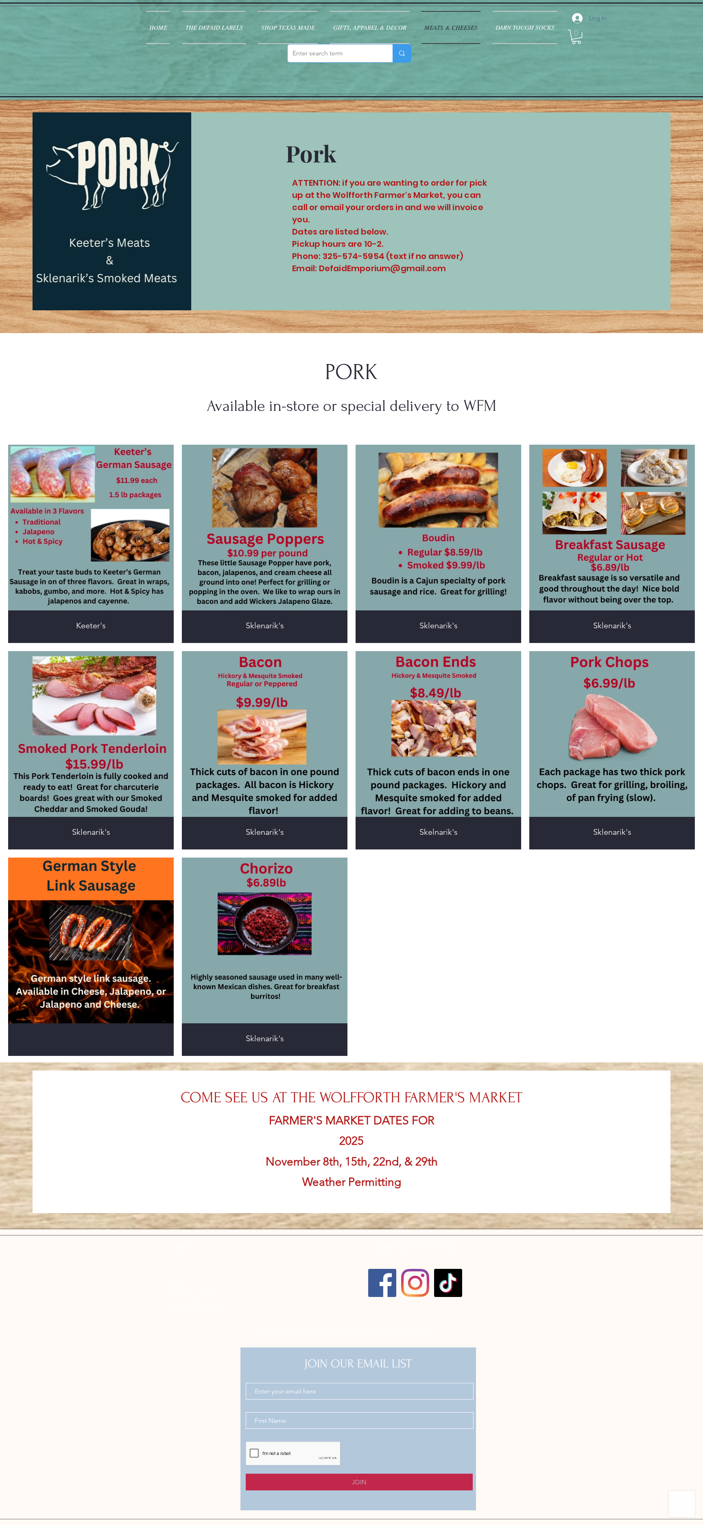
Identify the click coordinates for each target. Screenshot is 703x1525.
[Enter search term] (402, 53)
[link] (576, 37)
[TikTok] (448, 1283)
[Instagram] (415, 1283)
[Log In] (576, 18)
